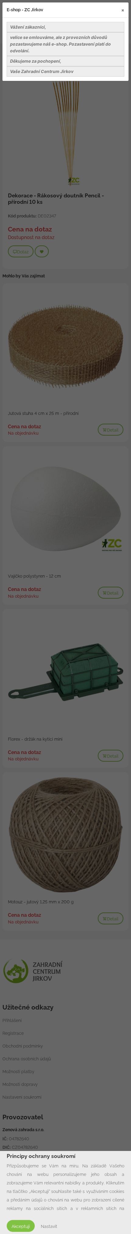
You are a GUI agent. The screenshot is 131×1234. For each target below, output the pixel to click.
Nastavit (49, 1226)
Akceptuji (21, 1226)
